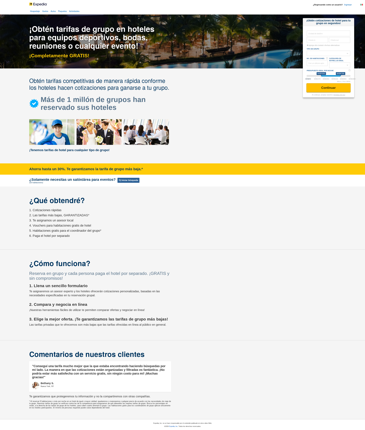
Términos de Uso (339, 95)
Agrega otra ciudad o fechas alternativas (324, 45)
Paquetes (62, 11)
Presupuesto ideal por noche (320, 70)
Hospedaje (35, 11)
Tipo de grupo (313, 49)
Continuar (329, 87)
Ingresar (348, 4)
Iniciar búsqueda (129, 180)
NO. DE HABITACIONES (315, 58)
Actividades (74, 11)
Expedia (182, 5)
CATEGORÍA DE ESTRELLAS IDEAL (336, 59)
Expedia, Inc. (173, 426)
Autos (53, 11)
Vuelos (45, 11)
